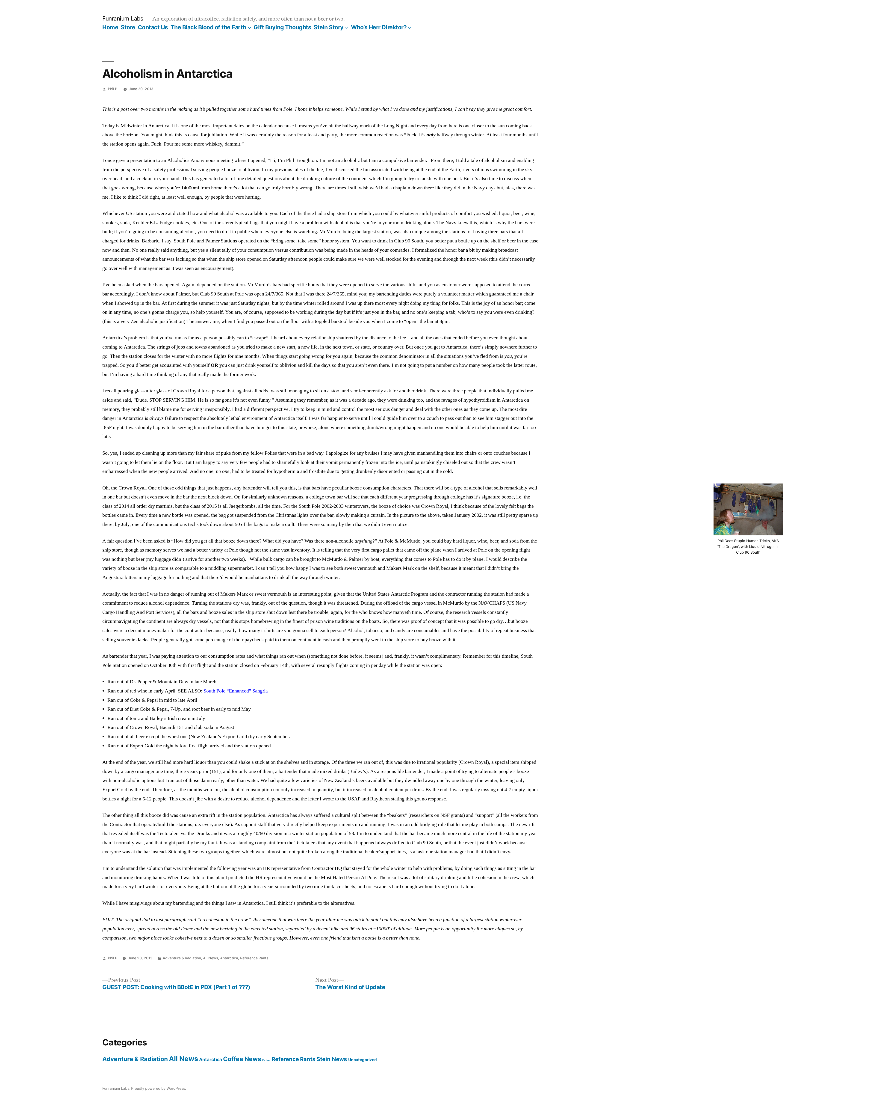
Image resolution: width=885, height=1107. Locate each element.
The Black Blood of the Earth (208, 27)
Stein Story (329, 27)
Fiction (266, 1060)
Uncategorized (362, 1059)
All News (210, 958)
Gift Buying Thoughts (282, 27)
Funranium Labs (122, 18)
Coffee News (242, 1058)
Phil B (112, 89)
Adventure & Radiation (182, 958)
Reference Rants (254, 958)
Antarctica (229, 958)
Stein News (331, 1059)
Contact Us (153, 27)
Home (110, 27)
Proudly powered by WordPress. (158, 1088)
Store (128, 27)
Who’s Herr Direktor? (379, 27)
